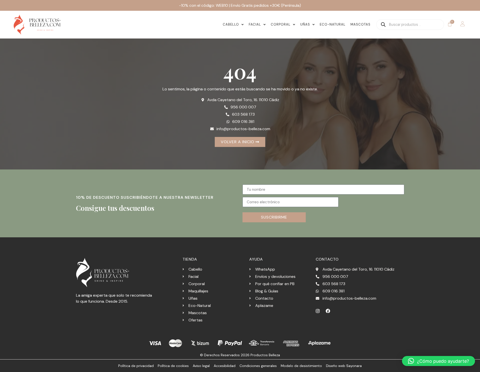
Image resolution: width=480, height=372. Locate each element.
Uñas (305, 24)
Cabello (231, 24)
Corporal (280, 24)
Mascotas (360, 24)
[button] (438, 361)
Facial (255, 24)
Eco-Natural (333, 24)
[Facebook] (328, 310)
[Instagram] (317, 310)
